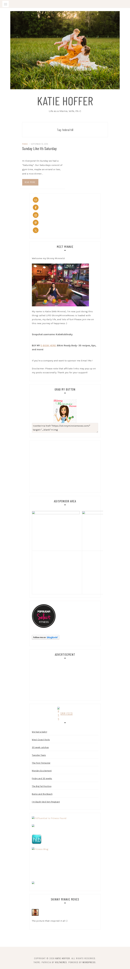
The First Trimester (41, 763)
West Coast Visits (41, 739)
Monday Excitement (42, 771)
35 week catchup (40, 747)
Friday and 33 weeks (42, 778)
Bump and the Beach (42, 794)
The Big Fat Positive (41, 786)
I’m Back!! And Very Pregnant (46, 802)
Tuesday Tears (39, 755)
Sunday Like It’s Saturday (39, 148)
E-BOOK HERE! (48, 345)
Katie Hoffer (65, 100)
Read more (30, 182)
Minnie (25, 144)
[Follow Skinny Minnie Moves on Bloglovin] (45, 637)
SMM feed (66, 713)
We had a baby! (39, 732)
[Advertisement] (58, 466)
